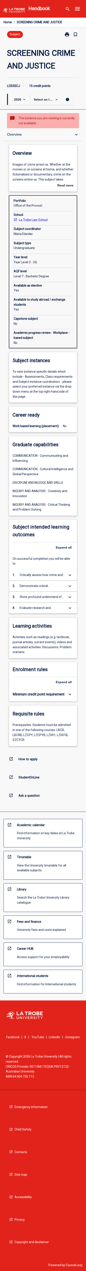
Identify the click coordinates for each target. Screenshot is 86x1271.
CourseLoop (74, 1265)
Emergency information (31, 1107)
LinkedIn (54, 1037)
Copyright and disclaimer (32, 1242)
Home (8, 22)
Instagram (72, 1037)
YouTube (38, 1037)
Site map (21, 1174)
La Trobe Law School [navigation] (33, 220)
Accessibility (23, 1197)
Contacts (21, 1152)
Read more (65, 186)
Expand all (64, 547)
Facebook (13, 1037)
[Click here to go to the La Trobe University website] (14, 11)
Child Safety (23, 1129)
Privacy (20, 1219)
